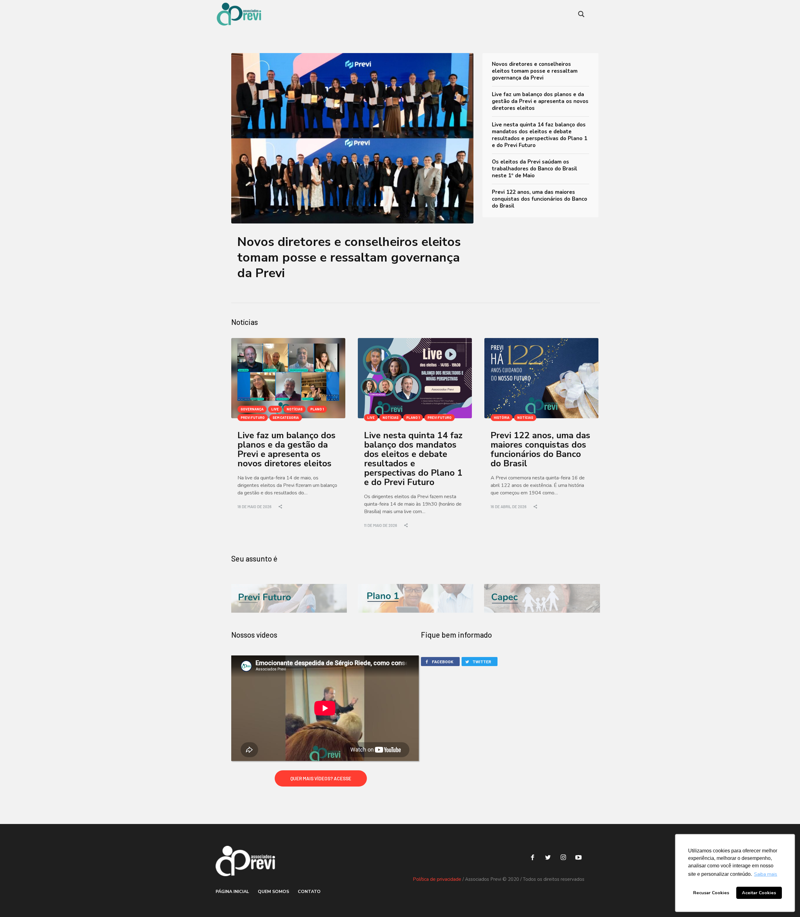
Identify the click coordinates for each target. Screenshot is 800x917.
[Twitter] (547, 857)
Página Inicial (232, 892)
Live (275, 409)
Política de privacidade (437, 879)
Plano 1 (317, 409)
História (501, 417)
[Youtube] (578, 857)
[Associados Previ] (245, 861)
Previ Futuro (253, 417)
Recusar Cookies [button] (711, 893)
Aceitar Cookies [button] (759, 893)
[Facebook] (532, 857)
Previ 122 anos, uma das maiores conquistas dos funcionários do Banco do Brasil (539, 199)
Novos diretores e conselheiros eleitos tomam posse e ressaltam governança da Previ (349, 257)
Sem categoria (285, 417)
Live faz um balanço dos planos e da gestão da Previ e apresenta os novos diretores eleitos (540, 101)
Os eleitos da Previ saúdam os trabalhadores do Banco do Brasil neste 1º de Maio (534, 168)
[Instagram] (563, 857)
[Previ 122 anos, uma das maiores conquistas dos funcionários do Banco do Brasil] (541, 378)
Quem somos (273, 892)
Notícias (294, 409)
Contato (309, 892)
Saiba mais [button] (765, 874)
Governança (252, 409)
